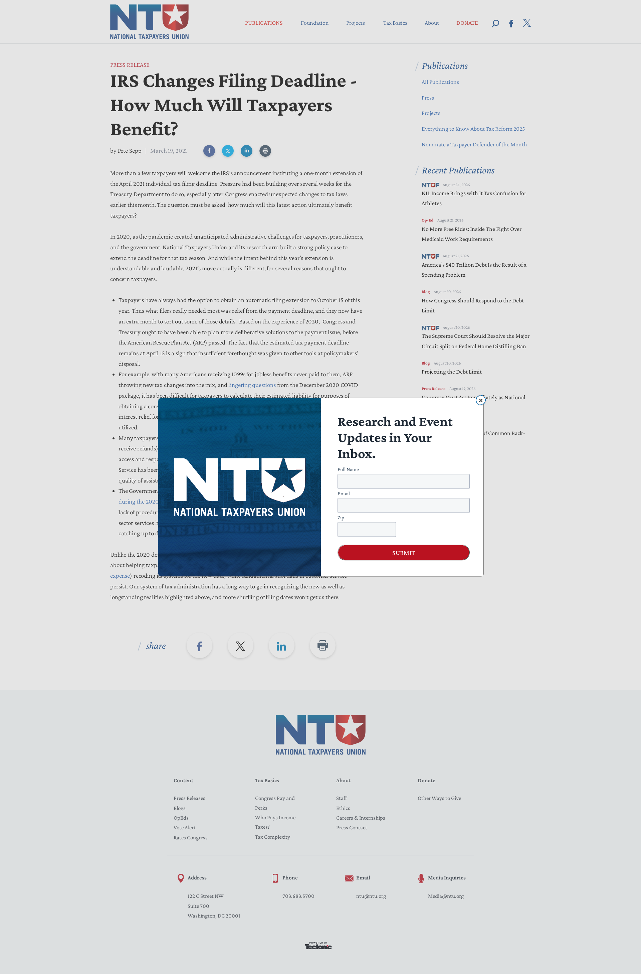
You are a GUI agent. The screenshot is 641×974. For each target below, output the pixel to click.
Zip (341, 517)
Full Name (348, 469)
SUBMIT (403, 552)
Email (344, 493)
